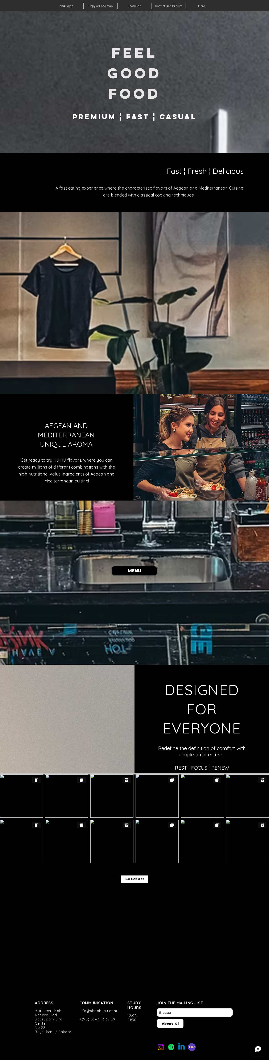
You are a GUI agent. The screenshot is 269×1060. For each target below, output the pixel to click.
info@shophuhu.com (98, 1011)
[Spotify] (171, 1047)
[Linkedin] (181, 1047)
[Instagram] (161, 1047)
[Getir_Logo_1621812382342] (192, 1047)
